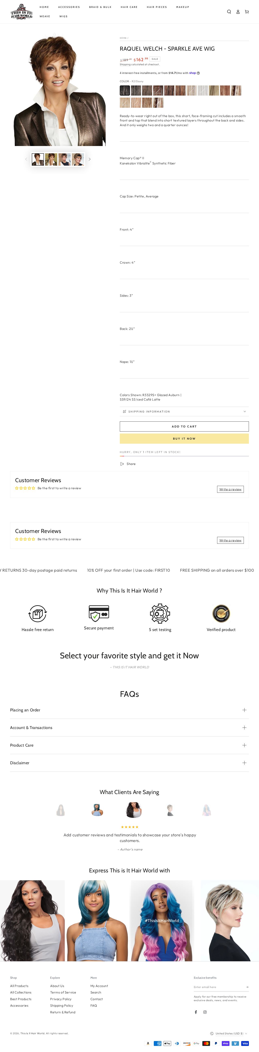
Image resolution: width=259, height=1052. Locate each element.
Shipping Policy (61, 1005)
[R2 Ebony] (125, 90)
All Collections (21, 992)
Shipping (125, 64)
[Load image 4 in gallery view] (78, 159)
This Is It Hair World (32, 1033)
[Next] (200, 810)
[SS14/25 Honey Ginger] (136, 103)
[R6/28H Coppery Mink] (158, 90)
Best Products (21, 999)
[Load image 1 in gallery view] (38, 159)
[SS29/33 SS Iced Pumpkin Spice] (225, 90)
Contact (96, 999)
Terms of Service (63, 992)
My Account (99, 986)
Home (123, 38)
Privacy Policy (60, 999)
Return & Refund (62, 1012)
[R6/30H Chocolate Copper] (169, 90)
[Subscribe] (247, 987)
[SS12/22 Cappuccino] (147, 103)
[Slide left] (26, 159)
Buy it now (184, 438)
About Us (57, 986)
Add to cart (184, 426)
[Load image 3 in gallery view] (64, 159)
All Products (19, 986)
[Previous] (58, 810)
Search (95, 992)
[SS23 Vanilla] (236, 90)
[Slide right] (89, 159)
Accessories (19, 1005)
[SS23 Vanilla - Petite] (158, 103)
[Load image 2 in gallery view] (51, 159)
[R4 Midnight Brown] (136, 90)
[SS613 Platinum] (214, 90)
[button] (229, 11)
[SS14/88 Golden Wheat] (125, 103)
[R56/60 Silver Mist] (203, 90)
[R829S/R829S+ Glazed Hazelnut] (180, 90)
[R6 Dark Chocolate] (147, 90)
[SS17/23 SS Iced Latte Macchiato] (192, 90)
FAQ (93, 1005)
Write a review (230, 489)
